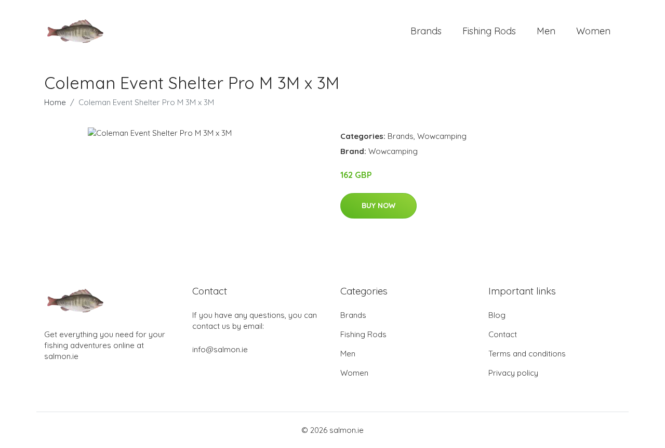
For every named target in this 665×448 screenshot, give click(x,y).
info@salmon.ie (220, 349)
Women (593, 31)
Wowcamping (442, 136)
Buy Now (378, 205)
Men (546, 31)
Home (55, 102)
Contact (502, 334)
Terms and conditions (527, 354)
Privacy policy (513, 373)
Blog (497, 315)
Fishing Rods (489, 31)
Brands (426, 31)
